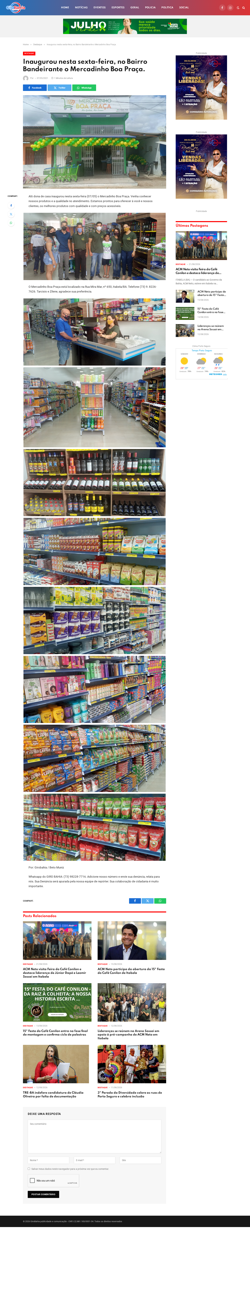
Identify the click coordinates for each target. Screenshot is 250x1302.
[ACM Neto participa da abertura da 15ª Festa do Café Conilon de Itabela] (132, 940)
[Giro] (15, 7)
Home (65, 7)
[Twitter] (11, 214)
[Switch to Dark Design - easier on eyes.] (238, 7)
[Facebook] (11, 205)
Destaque (29, 53)
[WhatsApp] (11, 222)
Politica (167, 7)
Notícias (81, 7)
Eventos (100, 7)
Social (184, 7)
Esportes (118, 7)
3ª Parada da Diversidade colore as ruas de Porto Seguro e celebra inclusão (130, 1094)
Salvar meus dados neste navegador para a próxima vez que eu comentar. (70, 1169)
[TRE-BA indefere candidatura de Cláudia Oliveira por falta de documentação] (57, 1064)
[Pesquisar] (243, 8)
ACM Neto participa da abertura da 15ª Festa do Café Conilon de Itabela (131, 971)
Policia (150, 7)
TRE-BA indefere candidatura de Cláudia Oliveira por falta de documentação (53, 1094)
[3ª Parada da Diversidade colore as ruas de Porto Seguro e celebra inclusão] (132, 1064)
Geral (134, 7)
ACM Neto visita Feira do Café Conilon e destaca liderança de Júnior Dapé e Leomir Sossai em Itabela (54, 973)
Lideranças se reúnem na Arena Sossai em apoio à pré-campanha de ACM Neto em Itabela (128, 1035)
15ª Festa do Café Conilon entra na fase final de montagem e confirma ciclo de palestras (55, 1033)
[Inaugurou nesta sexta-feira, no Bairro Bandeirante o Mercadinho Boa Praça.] (94, 142)
